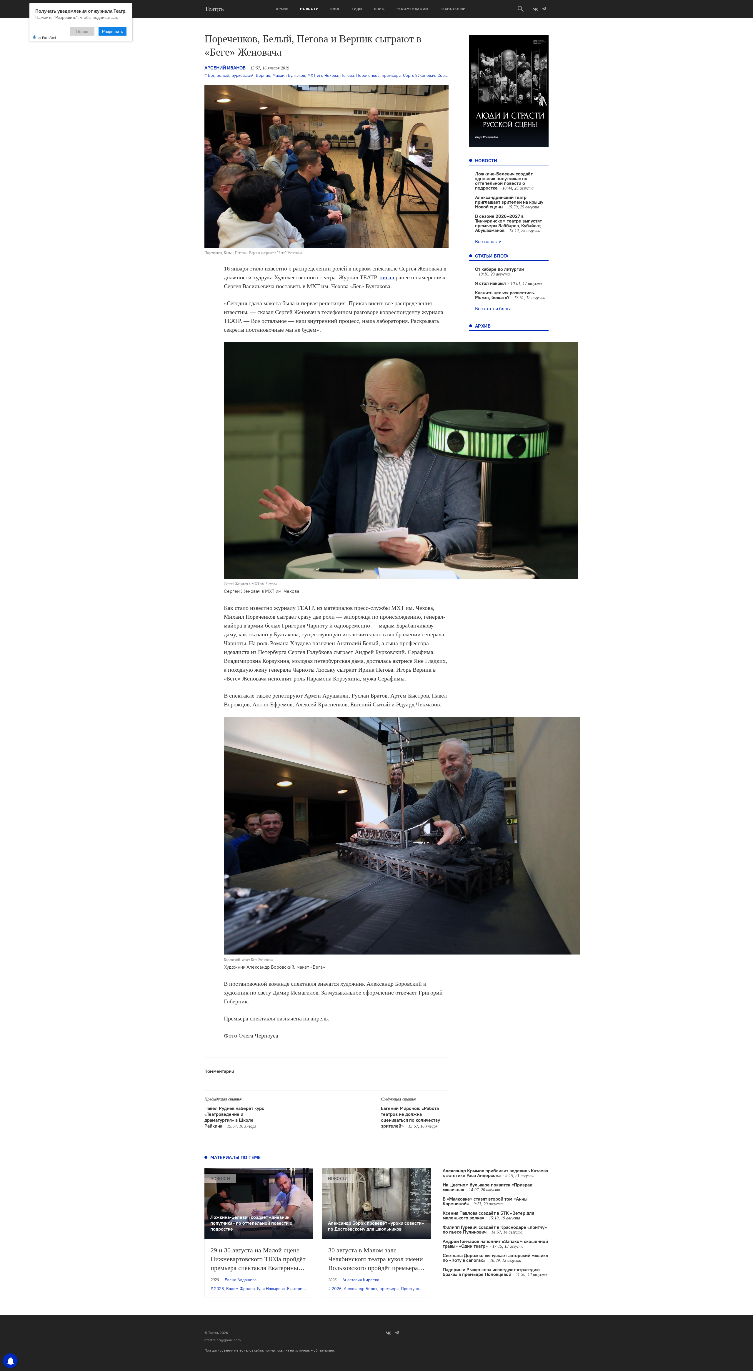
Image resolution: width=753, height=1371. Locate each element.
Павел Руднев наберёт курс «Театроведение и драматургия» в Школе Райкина (234, 1117)
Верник (263, 75)
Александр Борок (360, 1288)
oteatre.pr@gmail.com (222, 1340)
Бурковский (242, 75)
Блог (335, 8)
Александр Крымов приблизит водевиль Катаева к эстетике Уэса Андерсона (495, 1173)
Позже (82, 31)
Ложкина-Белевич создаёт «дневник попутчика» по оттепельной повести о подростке (504, 181)
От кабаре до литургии (499, 269)
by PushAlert (47, 37)
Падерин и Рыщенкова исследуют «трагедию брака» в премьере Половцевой (491, 1272)
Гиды (357, 8)
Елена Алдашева (240, 1279)
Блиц (379, 8)
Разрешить (112, 31)
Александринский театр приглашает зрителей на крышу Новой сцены (509, 202)
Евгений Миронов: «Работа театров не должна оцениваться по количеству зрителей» (410, 1117)
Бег (211, 75)
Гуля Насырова (271, 1288)
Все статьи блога (493, 308)
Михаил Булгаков (288, 75)
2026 (219, 1288)
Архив (282, 8)
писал (386, 277)
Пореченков (367, 75)
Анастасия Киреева (360, 1279)
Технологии (453, 8)
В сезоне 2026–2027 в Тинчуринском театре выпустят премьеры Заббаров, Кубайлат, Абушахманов (508, 223)
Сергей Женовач (419, 75)
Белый (222, 75)
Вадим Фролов (240, 1288)
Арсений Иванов (225, 68)
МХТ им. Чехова (322, 75)
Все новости (488, 241)
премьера (391, 75)
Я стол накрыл (490, 283)
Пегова (347, 75)
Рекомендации (412, 8)
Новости (309, 8)
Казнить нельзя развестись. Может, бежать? (505, 295)
